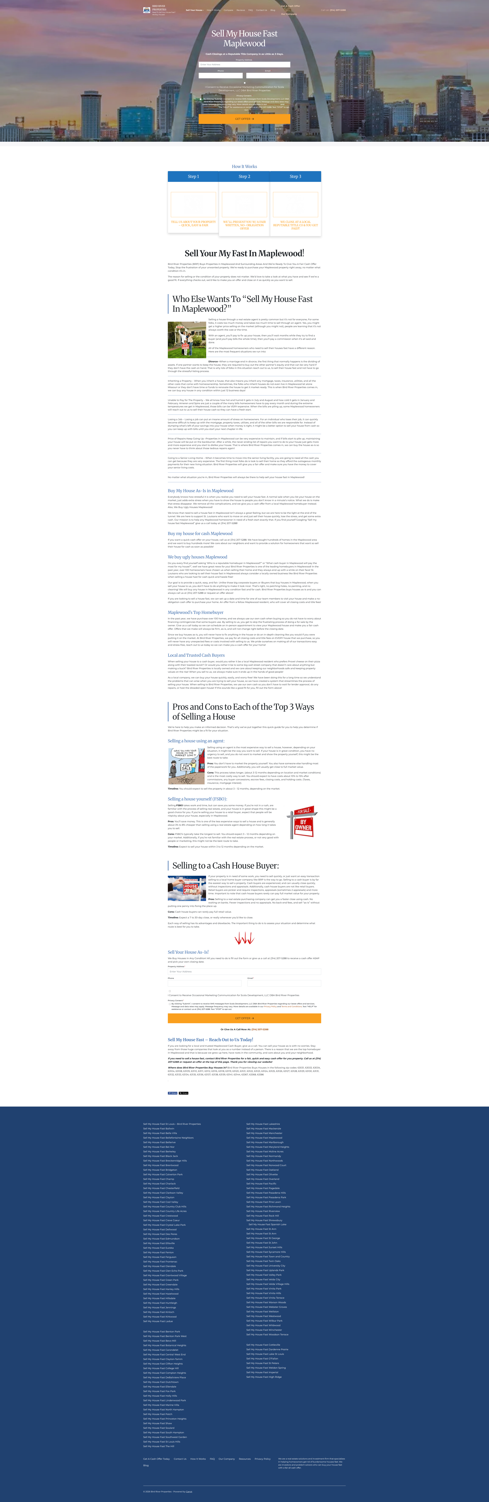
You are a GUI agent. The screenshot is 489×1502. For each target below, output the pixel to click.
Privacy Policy (273, 104)
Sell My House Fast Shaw (157, 1423)
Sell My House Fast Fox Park (159, 1391)
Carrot (189, 1491)
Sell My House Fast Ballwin (158, 1128)
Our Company (289, 14)
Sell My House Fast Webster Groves (266, 1307)
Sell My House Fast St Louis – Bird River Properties (172, 1124)
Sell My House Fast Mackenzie (263, 1128)
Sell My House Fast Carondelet (160, 1350)
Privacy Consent (244, 96)
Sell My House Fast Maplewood (264, 1137)
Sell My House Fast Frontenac (160, 1261)
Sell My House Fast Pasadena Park (266, 1197)
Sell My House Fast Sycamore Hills (266, 1252)
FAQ (250, 10)
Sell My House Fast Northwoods (264, 1160)
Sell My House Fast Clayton (158, 1197)
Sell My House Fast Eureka (158, 1247)
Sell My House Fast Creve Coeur (161, 1220)
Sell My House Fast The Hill (158, 1446)
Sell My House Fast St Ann (261, 1229)
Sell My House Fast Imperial (262, 1372)
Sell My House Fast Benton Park (161, 1331)
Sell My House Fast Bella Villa (160, 1133)
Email (268, 71)
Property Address (244, 60)
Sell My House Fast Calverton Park (163, 1174)
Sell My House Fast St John (261, 1242)
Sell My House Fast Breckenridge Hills (165, 1160)
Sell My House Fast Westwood (263, 1316)
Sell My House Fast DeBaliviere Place (164, 1377)
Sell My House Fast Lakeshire (263, 1124)
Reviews (241, 10)
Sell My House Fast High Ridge (264, 1377)
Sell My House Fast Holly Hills (160, 1395)
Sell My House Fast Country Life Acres (165, 1211)
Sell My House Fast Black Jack (160, 1156)
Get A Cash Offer (290, 6)
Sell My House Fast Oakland (262, 1169)
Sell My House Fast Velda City (263, 1279)
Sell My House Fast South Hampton (163, 1432)
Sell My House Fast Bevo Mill (159, 1340)
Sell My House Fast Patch (157, 1414)
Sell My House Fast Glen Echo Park (163, 1270)
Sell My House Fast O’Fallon (262, 1358)
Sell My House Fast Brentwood (160, 1165)
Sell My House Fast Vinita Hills (263, 1293)
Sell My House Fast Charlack (159, 1183)
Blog (272, 10)
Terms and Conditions (291, 1006)
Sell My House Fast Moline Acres (264, 1151)
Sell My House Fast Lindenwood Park (164, 1400)
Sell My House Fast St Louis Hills (161, 1441)
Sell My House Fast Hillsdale (159, 1298)
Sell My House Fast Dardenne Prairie (267, 1349)
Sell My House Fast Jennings (159, 1307)
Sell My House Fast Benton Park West (165, 1336)
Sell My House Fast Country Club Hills (164, 1206)
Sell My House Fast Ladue (158, 1321)
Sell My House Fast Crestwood (160, 1215)
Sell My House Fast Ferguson (159, 1257)
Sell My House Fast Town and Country (268, 1256)
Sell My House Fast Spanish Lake (267, 1224)
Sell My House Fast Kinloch (158, 1312)
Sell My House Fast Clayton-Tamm (162, 1359)
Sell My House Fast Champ (158, 1179)
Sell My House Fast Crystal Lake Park (164, 1225)
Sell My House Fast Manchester (264, 1133)
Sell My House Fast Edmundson (161, 1238)
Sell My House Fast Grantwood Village (165, 1275)
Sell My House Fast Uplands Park (265, 1270)
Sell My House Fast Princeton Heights (164, 1418)
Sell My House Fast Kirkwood (159, 1316)
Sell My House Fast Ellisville (159, 1243)
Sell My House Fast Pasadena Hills (266, 1192)
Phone (221, 71)
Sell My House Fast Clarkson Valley (163, 1192)
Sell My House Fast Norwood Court (266, 1165)
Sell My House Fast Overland (262, 1179)
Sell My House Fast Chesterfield (161, 1188)
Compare (228, 10)
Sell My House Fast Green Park (161, 1280)
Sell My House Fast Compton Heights (164, 1373)
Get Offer (242, 118)
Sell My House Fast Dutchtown (161, 1382)
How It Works (213, 10)
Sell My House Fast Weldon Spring (266, 1367)
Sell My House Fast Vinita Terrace (265, 1297)
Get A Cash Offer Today (156, 1459)
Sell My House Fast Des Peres (160, 1234)
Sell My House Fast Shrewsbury (264, 1220)
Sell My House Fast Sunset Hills (264, 1247)
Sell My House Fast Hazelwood (160, 1293)
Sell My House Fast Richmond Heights (268, 1206)
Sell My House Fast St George (263, 1238)
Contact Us (261, 10)
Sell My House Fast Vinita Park (263, 1288)
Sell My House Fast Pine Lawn (263, 1202)
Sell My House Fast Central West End (164, 1354)
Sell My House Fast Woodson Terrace (267, 1334)
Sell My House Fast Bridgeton (160, 1169)
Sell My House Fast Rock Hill (262, 1215)
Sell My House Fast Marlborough (265, 1142)
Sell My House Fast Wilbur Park (264, 1320)
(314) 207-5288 (338, 10)
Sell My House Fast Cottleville (263, 1344)
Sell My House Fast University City (265, 1265)
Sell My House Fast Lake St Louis (265, 1354)
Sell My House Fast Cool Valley (160, 1202)
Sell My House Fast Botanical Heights (164, 1345)
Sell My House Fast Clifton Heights (163, 1363)
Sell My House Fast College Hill (161, 1368)
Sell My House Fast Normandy (263, 1156)
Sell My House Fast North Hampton (163, 1409)
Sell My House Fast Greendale (160, 1284)
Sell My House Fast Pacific (261, 1183)
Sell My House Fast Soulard (158, 1428)
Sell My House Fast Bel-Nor (158, 1147)
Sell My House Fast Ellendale (159, 1386)
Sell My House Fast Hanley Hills (161, 1289)
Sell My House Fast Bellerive (159, 1142)
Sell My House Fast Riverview (263, 1211)
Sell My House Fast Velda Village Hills (267, 1284)
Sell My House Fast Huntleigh (160, 1303)
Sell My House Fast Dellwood (159, 1229)
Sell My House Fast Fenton (158, 1252)
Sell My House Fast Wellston (262, 1311)
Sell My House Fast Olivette (262, 1174)
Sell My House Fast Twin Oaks (263, 1261)
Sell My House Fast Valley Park (264, 1275)
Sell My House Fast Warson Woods (266, 1302)
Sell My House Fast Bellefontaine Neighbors (168, 1137)
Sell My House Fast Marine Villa (161, 1405)
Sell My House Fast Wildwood (263, 1325)
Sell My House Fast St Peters (262, 1363)
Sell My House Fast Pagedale (263, 1188)
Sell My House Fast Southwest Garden (165, 1437)
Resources (245, 1459)
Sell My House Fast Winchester (264, 1330)
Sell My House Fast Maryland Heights (267, 1147)
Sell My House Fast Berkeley (159, 1151)
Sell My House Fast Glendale (159, 1266)
